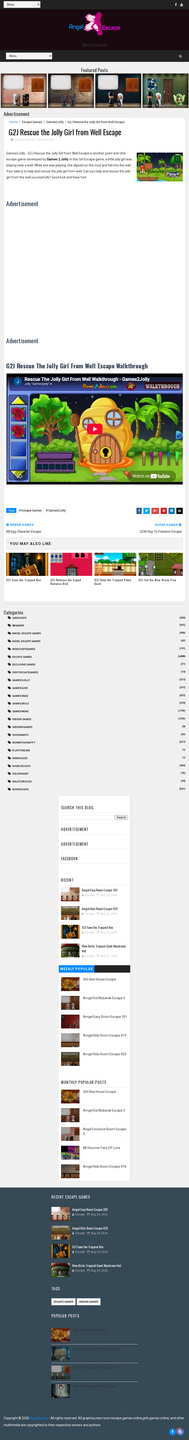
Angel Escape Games (26, 641)
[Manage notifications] (179, 1431)
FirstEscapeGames (25, 672)
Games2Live (20, 688)
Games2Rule (20, 703)
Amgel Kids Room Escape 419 (104, 1035)
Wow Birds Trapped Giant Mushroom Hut (96, 1265)
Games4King (20, 711)
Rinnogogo (19, 758)
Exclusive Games (23, 664)
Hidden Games (21, 719)
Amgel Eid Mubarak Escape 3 (104, 998)
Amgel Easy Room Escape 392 (100, 889)
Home (13, 122)
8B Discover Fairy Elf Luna (101, 1148)
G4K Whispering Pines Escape (94, 1386)
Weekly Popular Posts (76, 970)
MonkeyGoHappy (23, 742)
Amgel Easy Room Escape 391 (105, 1017)
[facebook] (176, 4)
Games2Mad (20, 695)
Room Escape (21, 766)
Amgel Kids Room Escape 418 (104, 1166)
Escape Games (32, 122)
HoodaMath (20, 735)
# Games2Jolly (56, 510)
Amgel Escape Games (26, 633)
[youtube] (181, 4)
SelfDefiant (20, 773)
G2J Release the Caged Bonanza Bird (65, 582)
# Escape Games (30, 510)
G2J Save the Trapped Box (23, 580)
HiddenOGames (22, 727)
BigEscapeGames (23, 649)
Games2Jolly (55, 122)
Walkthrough (22, 781)
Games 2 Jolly (57, 159)
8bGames (18, 625)
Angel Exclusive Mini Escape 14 (95, 1367)
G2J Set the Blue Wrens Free (157, 580)
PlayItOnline (21, 750)
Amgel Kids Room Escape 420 (100, 908)
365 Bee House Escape (99, 979)
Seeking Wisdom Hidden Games (96, 1349)
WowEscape (20, 789)
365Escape (19, 617)
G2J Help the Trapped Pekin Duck (112, 582)
